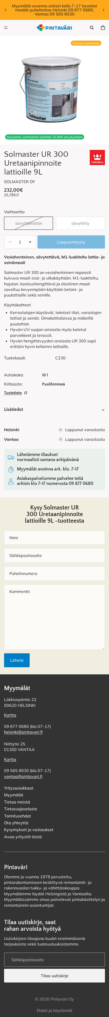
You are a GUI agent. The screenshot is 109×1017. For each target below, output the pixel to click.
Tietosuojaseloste (20, 808)
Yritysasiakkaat (18, 788)
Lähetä (17, 660)
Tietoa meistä (17, 801)
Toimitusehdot (17, 815)
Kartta (10, 714)
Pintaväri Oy (62, 999)
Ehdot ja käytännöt (54, 1010)
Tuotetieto (13, 393)
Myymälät (13, 794)
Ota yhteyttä (16, 822)
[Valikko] (6, 27)
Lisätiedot (13, 409)
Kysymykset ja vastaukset (28, 829)
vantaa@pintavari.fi (23, 776)
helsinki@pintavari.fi (23, 731)
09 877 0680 (81, 483)
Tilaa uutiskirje (54, 975)
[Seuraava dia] (103, 9)
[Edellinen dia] (5, 9)
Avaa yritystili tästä (23, 836)
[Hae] (91, 27)
